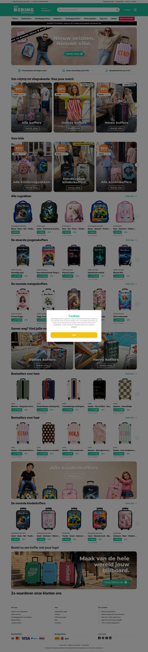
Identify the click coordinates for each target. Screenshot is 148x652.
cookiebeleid (57, 325)
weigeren (74, 327)
